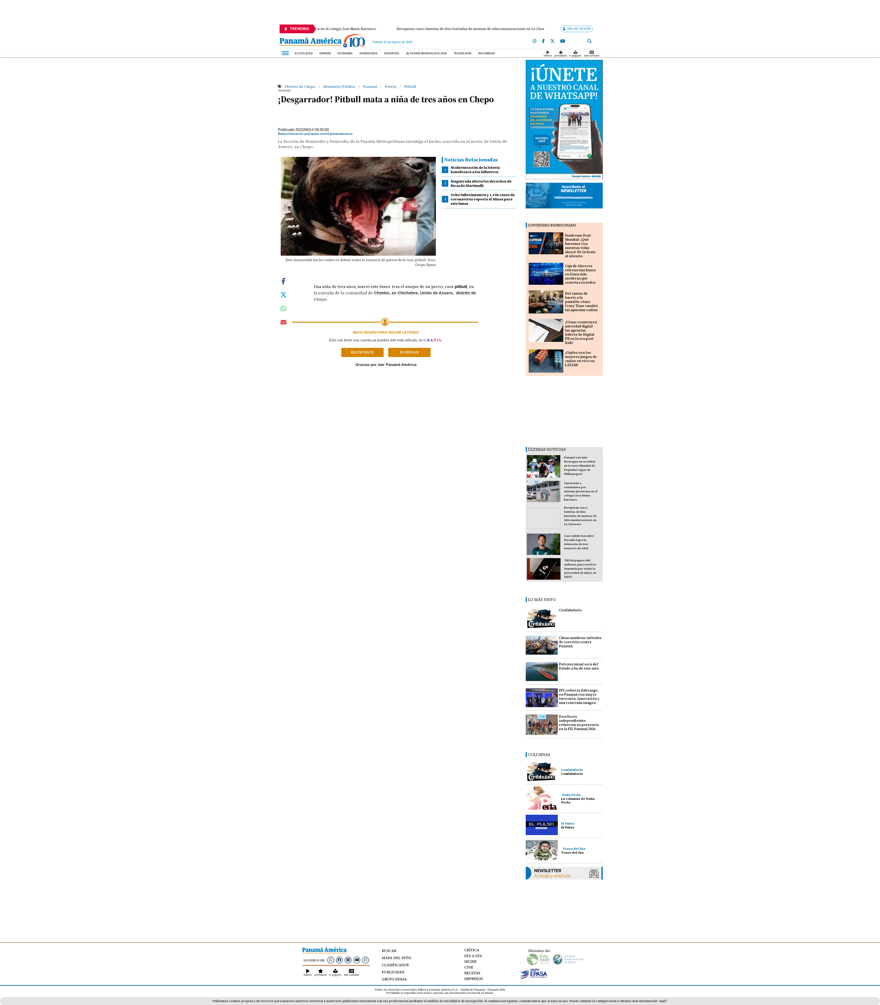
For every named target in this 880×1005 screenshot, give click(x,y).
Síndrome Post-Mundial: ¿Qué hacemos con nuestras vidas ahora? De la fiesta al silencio (580, 245)
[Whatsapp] (330, 959)
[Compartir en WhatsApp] (283, 309)
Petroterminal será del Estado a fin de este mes (579, 666)
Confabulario (570, 610)
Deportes (391, 53)
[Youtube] (562, 41)
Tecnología (463, 53)
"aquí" (662, 1001)
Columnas (539, 754)
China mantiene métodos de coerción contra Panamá (580, 641)
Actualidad (303, 53)
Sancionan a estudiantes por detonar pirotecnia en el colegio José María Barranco (580, 491)
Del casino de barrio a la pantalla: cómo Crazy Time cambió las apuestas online (581, 301)
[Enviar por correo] (283, 323)
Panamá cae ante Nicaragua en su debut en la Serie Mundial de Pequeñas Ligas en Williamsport (579, 466)
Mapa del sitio (396, 957)
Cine (468, 967)
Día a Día (473, 955)
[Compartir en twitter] (283, 294)
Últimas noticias (547, 449)
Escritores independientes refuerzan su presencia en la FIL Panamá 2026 (579, 722)
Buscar (389, 950)
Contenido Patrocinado (552, 225)
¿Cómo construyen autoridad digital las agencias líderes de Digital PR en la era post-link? (581, 332)
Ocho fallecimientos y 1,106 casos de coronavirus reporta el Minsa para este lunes (483, 199)
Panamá (370, 86)
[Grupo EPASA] (533, 977)
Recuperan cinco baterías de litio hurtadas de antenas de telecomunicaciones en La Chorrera (580, 516)
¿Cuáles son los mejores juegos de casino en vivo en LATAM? (581, 358)
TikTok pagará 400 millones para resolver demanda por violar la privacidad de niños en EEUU (580, 569)
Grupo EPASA (394, 979)
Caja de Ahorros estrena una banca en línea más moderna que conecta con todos (580, 274)
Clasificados (395, 964)
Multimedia (486, 53)
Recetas (472, 972)
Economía (345, 53)
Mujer (470, 961)
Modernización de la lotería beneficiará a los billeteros (475, 169)
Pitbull (410, 86)
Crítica (471, 949)
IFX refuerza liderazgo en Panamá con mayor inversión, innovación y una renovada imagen (579, 696)
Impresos (473, 978)
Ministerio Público (339, 86)
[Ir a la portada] (310, 42)
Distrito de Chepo (300, 86)
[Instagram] (534, 41)
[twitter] (552, 41)
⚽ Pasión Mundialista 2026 (426, 53)
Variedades (368, 53)
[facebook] (543, 41)
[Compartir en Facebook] (283, 280)
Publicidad (393, 972)
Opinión (325, 53)
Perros (391, 86)
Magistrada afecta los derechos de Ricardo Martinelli (481, 183)
